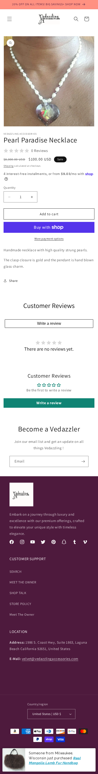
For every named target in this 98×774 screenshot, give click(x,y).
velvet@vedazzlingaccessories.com (50, 658)
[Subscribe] (83, 461)
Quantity (9, 188)
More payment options (49, 238)
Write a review (49, 323)
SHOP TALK (18, 593)
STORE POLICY (20, 604)
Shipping (9, 165)
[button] (9, 19)
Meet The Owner (22, 614)
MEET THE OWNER (23, 582)
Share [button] (13, 281)
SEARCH (16, 571)
